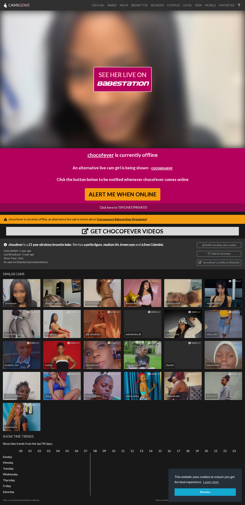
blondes (157, 5)
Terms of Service (164, 500)
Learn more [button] (211, 482)
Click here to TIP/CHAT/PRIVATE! (124, 207)
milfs (124, 5)
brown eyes (127, 245)
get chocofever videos (126, 231)
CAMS (19, 5)
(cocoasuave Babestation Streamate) (122, 219)
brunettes (139, 5)
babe (68, 245)
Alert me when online (122, 194)
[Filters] (239, 5)
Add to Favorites (220, 253)
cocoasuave (161, 167)
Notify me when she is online (220, 245)
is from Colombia (152, 245)
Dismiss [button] (205, 492)
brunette (58, 245)
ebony (48, 245)
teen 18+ (98, 5)
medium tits (111, 245)
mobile (210, 5)
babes (112, 5)
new (198, 5)
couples (173, 5)
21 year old (36, 245)
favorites (226, 5)
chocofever (100, 155)
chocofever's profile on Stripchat (221, 262)
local (187, 5)
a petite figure (93, 245)
